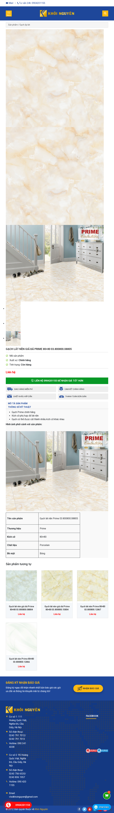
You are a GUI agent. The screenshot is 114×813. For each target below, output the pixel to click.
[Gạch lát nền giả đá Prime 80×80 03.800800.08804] (21, 585)
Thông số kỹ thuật (19, 407)
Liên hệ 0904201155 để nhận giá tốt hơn (58, 380)
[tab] (57, 403)
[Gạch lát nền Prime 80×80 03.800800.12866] (21, 638)
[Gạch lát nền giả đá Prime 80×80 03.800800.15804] (57, 585)
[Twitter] (84, 809)
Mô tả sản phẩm (17, 403)
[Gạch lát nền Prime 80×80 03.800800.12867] (92, 585)
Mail (10, 3)
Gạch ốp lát (25, 25)
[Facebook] (79, 809)
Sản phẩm (13, 25)
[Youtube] (89, 809)
